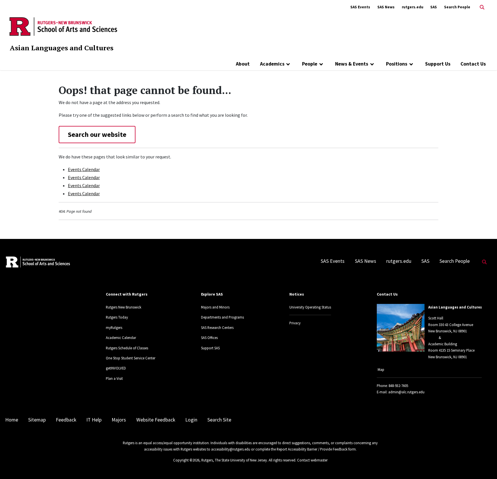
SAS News (386, 7)
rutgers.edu (412, 7)
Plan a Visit (114, 378)
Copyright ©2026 (186, 460)
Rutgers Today (117, 317)
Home (11, 420)
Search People (457, 7)
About (243, 64)
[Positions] (411, 64)
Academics (272, 64)
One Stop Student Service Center (130, 358)
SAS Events (360, 7)
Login (191, 420)
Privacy (295, 323)
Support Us (437, 64)
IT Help (94, 420)
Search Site (219, 420)
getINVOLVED (116, 368)
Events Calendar (84, 169)
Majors (119, 420)
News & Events (351, 64)
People (309, 64)
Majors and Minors (215, 307)
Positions (396, 64)
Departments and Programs (222, 317)
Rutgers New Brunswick (123, 307)
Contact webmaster (312, 460)
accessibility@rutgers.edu (230, 449)
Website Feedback (155, 420)
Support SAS (210, 348)
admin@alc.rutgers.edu (406, 392)
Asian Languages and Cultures (61, 47)
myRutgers (114, 327)
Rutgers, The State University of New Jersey (234, 460)
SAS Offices (209, 337)
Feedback (66, 420)
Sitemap (37, 420)
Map (381, 369)
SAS (433, 7)
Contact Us (473, 64)
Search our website (97, 134)
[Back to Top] (484, 465)
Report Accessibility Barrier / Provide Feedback (312, 449)
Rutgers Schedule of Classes (127, 348)
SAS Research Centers (217, 327)
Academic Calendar (121, 337)
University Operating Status (310, 307)
